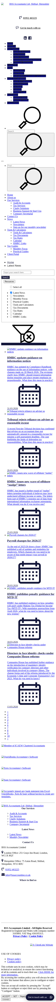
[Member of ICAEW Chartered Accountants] (28, 750)
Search (5, 277)
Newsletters (18, 73)
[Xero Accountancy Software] (28, 772)
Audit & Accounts (21, 51)
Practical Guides (21, 100)
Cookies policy (14, 961)
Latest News (19, 70)
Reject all (24, 996)
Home (10, 43)
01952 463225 (30, 18)
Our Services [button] (13, 49)
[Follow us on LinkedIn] (26, 38)
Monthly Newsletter (19, 837)
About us (11, 46)
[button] (29, 128)
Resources (9, 281)
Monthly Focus (20, 97)
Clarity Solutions (21, 57)
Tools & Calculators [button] (16, 78)
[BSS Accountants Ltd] (28, 4)
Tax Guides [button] (12, 94)
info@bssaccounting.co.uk (17, 875)
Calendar (17, 89)
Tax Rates (18, 86)
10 (8, 736)
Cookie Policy (36, 936)
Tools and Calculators (23, 304)
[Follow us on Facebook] (30, 38)
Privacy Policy (20, 936)
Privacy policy (14, 959)
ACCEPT (6, 996)
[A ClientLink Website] (41, 945)
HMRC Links (19, 92)
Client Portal (13, 103)
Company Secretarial (23, 62)
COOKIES (5, 999)
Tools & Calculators (22, 81)
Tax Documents (20, 84)
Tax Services (19, 54)
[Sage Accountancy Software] (28, 784)
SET (15, 996)
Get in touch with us (30, 28)
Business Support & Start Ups (27, 59)
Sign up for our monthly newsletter (29, 76)
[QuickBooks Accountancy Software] (28, 761)
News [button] (10, 68)
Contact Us (12, 65)
